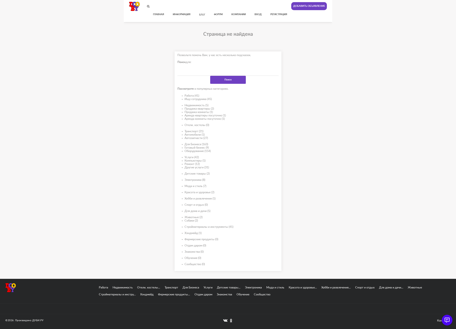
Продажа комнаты (199, 112)
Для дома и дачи (197, 211)
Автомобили (195, 134)
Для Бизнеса (196, 144)
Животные (194, 217)
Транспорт (194, 131)
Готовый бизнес (197, 147)
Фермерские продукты (201, 239)
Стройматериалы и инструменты (209, 226)
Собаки (191, 220)
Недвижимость (196, 105)
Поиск (228, 79)
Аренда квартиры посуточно (205, 115)
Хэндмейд (193, 233)
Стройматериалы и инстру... (117, 294)
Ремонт (192, 164)
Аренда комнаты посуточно (205, 118)
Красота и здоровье (199, 192)
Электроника (195, 179)
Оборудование (198, 151)
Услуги (192, 157)
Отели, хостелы (197, 125)
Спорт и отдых (196, 204)
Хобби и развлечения (200, 198)
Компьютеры (195, 160)
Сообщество (195, 264)
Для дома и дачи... (391, 287)
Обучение (193, 258)
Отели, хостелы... (148, 287)
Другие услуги (197, 167)
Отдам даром (195, 245)
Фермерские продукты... (174, 294)
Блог (202, 15)
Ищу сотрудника (198, 99)
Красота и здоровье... (303, 287)
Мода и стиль (195, 186)
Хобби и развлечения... (336, 287)
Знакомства (194, 251)
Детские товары (197, 173)
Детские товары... (228, 287)
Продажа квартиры (199, 108)
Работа (192, 95)
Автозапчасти (196, 138)
